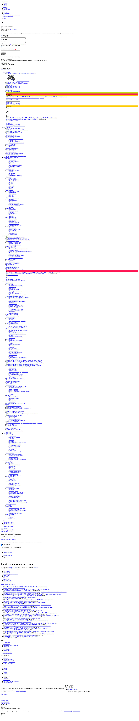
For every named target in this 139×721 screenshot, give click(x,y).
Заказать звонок (13, 29)
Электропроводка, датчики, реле (17, 357)
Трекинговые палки (14, 205)
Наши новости (4, 528)
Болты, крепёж (13, 396)
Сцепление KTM (14, 308)
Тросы (11, 449)
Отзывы (5, 3)
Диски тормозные (14, 325)
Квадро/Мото (12, 194)
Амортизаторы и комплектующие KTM (19, 297)
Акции (5, 4)
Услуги (5, 5)
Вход (4, 18)
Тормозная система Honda (16, 376)
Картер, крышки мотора (15, 285)
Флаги (11, 517)
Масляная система (14, 289)
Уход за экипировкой (14, 166)
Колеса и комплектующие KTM (17, 301)
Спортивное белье (14, 231)
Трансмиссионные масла (16, 258)
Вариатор (12, 318)
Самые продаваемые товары (8, 584)
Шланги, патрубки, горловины (17, 500)
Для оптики (12, 220)
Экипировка (6, 572)
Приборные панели (14, 349)
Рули (11, 335)
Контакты (5, 12)
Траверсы (11, 394)
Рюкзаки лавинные (14, 203)
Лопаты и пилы (13, 200)
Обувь (11, 162)
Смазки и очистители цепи (16, 255)
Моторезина (6, 577)
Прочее (11, 292)
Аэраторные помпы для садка (17, 508)
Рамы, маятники (13, 390)
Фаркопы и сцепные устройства (17, 459)
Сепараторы (12, 484)
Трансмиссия (13, 447)
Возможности (6, 13)
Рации (11, 201)
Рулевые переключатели (15, 352)
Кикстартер (12, 287)
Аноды (11, 463)
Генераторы (12, 342)
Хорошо (3, 713)
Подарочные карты (8, 16)
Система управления (15, 471)
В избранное (9, 104)
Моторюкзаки (13, 213)
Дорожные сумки (14, 222)
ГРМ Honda (12, 368)
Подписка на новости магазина (8, 539)
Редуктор (12, 468)
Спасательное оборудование (16, 204)
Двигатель (12, 436)
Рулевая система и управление (17, 442)
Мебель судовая (13, 491)
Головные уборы (14, 179)
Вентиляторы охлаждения (16, 340)
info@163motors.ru (72, 689)
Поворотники (13, 348)
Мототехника (6, 571)
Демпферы (12, 331)
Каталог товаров (5, 69)
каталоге (36, 567)
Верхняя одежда (14, 161)
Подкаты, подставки (14, 419)
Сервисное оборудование (16, 455)
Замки (11, 343)
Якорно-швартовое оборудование (18, 502)
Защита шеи (12, 140)
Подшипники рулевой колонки (17, 334)
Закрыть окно (4, 61)
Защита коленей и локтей (16, 139)
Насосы (11, 505)
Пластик (12, 399)
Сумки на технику (14, 224)
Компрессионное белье (15, 229)
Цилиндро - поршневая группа (17, 294)
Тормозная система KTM (16, 310)
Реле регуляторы (13, 351)
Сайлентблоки (13, 393)
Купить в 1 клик (10, 103)
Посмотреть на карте (21, 691)
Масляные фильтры (14, 243)
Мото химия (13, 252)
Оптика (12, 163)
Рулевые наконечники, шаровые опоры (19, 391)
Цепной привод (13, 322)
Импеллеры (12, 480)
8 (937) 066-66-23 (69, 686)
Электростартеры (14, 359)
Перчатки (12, 186)
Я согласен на (14, 44)
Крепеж (11, 467)
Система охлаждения (15, 444)
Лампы (11, 347)
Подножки (12, 400)
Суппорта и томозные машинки (18, 326)
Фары (11, 356)
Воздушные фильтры (15, 242)
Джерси (12, 145)
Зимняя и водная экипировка (10, 574)
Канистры (12, 417)
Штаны (11, 146)
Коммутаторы (13, 345)
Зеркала (11, 438)
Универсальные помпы (15, 513)
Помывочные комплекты (16, 493)
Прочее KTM (13, 304)
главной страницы (13, 567)
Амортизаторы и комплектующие (18, 386)
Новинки (5, 521)
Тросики (12, 338)
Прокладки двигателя (15, 291)
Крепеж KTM (13, 302)
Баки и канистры (14, 488)
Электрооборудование (15, 451)
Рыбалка (11, 196)
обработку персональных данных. (17, 44)
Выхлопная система (14, 437)
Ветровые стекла (14, 398)
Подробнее (9, 102)
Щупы (11, 207)
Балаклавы (12, 228)
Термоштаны (13, 234)
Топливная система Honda (16, 374)
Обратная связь (4, 700)
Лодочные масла (13, 250)
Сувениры (12, 515)
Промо (11, 187)
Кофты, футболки (14, 180)
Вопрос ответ (6, 9)
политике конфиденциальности (72, 711)
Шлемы (12, 167)
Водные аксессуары (14, 170)
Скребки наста (13, 457)
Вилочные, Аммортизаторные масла (18, 248)
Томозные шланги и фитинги (17, 327)
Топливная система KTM (16, 309)
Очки (10, 184)
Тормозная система (14, 446)
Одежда (12, 173)
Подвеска (12, 441)
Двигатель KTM (13, 300)
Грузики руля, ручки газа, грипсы (18, 330)
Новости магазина (6, 544)
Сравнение (17, 103)
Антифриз (12, 247)
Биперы (11, 199)
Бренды (5, 7)
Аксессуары (12, 160)
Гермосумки (12, 192)
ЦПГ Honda (12, 377)
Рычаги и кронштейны (15, 336)
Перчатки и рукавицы (15, 165)
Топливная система (14, 445)
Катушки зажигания (14, 344)
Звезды (11, 260)
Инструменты (13, 416)
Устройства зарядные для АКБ (17, 420)
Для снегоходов (7, 580)
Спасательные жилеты (15, 175)
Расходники (6, 575)
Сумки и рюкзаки (14, 458)
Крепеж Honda (13, 369)
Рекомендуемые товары (9, 524)
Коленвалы (12, 288)
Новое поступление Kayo (7, 531)
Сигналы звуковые (14, 353)
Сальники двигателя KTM (16, 305)
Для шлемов (12, 221)
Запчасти (12, 479)
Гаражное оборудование (15, 454)
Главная (5, 1)
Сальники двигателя (14, 293)
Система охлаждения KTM (16, 306)
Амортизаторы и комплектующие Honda (19, 366)
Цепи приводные (14, 262)
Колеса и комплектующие (16, 387)
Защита (11, 212)
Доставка (5, 8)
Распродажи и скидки (8, 523)
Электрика (12, 450)
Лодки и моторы (7, 581)
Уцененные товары (8, 526)
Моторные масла (14, 254)
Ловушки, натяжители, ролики (17, 321)
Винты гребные (14, 478)
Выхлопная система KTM (16, 298)
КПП (11, 319)
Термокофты (13, 233)
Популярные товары (8, 522)
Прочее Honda (13, 370)
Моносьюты (12, 230)
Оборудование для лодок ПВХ (17, 492)
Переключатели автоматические (17, 510)
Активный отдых (14, 191)
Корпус (11, 440)
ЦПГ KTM (12, 311)
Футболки (12, 518)
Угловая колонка (13, 474)
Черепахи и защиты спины (16, 143)
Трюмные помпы (14, 512)
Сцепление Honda (14, 373)
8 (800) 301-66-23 (5, 29)
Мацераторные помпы (15, 509)
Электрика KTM (13, 313)
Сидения (12, 402)
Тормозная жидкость (14, 256)
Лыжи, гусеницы (13, 389)
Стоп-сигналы (13, 355)
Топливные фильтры (14, 245)
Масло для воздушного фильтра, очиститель (20, 251)
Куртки (11, 182)
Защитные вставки (14, 141)
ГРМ (11, 284)
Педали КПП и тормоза (15, 332)
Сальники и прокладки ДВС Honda (18, 372)
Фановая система (13, 498)
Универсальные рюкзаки (15, 225)
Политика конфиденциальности (11, 14)
